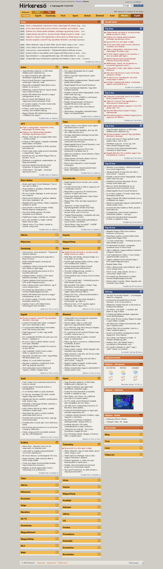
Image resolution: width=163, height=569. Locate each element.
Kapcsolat (41, 563)
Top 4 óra (109, 126)
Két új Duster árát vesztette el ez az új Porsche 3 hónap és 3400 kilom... (40, 428)
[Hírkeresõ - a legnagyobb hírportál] (46, 5)
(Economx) (81, 56)
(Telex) (84, 53)
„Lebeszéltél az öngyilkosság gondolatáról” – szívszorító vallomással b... (38, 452)
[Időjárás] (123, 409)
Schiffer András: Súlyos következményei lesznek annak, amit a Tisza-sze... (79, 211)
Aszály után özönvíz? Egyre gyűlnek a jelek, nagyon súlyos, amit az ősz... (122, 140)
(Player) (81, 44)
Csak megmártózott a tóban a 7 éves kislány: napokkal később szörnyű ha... (123, 256)
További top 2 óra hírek (132, 120)
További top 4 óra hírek (132, 158)
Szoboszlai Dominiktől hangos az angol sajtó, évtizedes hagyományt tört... (81, 411)
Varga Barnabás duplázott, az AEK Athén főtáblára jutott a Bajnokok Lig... (121, 130)
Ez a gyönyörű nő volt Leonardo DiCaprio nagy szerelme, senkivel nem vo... (81, 333)
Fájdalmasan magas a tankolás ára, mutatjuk (39, 217)
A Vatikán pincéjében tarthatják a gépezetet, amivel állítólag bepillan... (122, 315)
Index (23, 67)
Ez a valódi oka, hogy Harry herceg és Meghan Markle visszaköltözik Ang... (81, 328)
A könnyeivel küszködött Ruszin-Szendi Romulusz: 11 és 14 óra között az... (121, 301)
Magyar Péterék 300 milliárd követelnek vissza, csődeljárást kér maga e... (123, 199)
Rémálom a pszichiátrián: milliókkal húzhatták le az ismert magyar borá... (123, 168)
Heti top (108, 292)
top (56, 309)
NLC (23, 546)
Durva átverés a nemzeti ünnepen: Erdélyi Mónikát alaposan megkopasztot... (37, 208)
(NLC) (83, 34)
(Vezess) (76, 47)
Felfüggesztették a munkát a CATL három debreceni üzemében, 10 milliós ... (37, 277)
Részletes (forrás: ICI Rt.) (130, 384)
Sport (75, 16)
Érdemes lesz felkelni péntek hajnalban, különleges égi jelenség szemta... (53, 31)
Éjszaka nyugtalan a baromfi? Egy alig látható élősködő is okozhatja (51, 40)
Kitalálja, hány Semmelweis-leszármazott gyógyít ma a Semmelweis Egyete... (79, 466)
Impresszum (51, 563)
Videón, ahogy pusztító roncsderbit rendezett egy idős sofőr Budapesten (39, 433)
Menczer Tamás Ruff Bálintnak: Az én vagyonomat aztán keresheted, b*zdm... (121, 187)
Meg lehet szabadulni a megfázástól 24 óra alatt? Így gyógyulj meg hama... (38, 364)
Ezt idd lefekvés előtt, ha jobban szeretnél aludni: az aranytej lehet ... (80, 338)
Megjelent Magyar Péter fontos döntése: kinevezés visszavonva (121, 232)
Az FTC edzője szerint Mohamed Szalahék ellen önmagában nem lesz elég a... (80, 402)
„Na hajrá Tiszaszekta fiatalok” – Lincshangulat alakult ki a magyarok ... (123, 296)
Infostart (67, 507)
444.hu (24, 235)
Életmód (100, 16)
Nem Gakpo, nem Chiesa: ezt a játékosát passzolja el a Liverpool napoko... (79, 397)
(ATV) (84, 26)
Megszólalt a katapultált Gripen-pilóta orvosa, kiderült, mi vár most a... (39, 86)
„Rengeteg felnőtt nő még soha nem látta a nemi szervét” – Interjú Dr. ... (122, 173)
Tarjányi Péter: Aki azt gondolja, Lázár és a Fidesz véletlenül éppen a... (122, 329)
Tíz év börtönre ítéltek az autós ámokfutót (37, 392)
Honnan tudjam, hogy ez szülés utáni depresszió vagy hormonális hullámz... (78, 324)
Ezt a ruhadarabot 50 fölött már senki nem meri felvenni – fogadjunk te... (39, 338)
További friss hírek (92, 62)
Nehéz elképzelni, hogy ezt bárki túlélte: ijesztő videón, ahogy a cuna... (52, 45)
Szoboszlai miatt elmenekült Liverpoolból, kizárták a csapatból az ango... (121, 218)
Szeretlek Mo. (69, 178)
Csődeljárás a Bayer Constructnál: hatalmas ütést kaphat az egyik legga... (38, 267)
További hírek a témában (48, 473)
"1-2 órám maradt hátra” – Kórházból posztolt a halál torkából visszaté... (123, 242)
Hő (121, 422)
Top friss (109, 29)
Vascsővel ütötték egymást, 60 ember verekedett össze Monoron (36, 213)
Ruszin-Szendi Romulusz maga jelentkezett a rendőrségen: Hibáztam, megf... (39, 81)
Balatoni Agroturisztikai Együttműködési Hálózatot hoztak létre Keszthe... (121, 60)
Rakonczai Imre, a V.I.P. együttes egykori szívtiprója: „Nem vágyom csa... (79, 305)
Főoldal (26, 16)
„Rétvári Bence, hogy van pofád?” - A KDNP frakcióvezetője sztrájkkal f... (80, 225)
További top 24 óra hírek (132, 286)
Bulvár (87, 16)
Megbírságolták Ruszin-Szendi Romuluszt (121, 191)
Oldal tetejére (134, 563)
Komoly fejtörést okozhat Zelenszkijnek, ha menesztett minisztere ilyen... (80, 141)
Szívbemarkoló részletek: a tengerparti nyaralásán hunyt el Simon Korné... (120, 246)
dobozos (43, 309)
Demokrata (26, 526)
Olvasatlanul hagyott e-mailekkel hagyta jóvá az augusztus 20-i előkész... (124, 116)
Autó (112, 16)
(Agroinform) (81, 40)
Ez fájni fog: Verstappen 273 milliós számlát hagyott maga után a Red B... (38, 395)
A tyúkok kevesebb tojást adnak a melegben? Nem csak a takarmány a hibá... (39, 324)
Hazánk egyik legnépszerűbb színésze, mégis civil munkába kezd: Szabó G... (81, 262)
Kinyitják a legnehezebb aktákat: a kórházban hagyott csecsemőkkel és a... (123, 83)
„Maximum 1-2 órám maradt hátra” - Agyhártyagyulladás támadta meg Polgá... (79, 207)
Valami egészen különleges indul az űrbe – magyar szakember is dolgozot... (80, 457)
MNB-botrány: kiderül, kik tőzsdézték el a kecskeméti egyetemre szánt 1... (121, 64)
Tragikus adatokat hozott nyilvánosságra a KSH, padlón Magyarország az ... (122, 260)
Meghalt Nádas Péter (114, 264)
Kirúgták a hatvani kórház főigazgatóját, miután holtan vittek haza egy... (123, 178)
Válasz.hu (109, 455)
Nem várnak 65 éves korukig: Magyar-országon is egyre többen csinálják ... (123, 320)
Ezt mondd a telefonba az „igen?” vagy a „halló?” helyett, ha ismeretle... (121, 348)
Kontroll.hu (68, 548)
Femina (66, 527)
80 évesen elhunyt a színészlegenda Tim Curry (39, 456)
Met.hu (117, 419)
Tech (63, 16)
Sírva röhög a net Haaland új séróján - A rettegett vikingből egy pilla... (121, 339)
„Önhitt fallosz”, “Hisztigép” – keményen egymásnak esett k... (37, 171)
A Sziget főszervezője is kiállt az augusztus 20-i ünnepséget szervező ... (82, 188)
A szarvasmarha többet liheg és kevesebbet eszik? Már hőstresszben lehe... (38, 328)
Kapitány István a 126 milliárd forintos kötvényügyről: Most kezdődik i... (36, 305)
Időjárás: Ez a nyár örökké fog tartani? (36, 360)
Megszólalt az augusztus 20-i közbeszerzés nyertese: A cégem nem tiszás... (80, 192)
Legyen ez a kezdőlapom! (133, 2)
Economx (25, 499)
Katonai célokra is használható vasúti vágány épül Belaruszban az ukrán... (54, 53)
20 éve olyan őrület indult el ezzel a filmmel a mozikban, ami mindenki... (53, 28)
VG (64, 521)
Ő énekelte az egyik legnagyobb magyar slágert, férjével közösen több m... (79, 291)
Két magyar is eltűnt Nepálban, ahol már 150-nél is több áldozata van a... (81, 131)
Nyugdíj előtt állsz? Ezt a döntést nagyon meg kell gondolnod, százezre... (123, 154)
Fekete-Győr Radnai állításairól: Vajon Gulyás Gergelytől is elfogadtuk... (81, 197)
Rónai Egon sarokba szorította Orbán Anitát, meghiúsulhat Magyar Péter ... (122, 237)
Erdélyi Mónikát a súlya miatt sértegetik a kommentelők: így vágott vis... (79, 300)
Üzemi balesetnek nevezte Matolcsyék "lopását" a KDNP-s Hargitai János (36, 369)
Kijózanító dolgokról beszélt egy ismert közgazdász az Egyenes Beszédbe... (36, 166)
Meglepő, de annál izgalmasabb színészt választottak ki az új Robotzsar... (37, 469)
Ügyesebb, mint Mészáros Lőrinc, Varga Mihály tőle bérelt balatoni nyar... (39, 357)
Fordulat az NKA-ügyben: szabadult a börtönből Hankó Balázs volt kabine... (39, 143)
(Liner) (82, 28)
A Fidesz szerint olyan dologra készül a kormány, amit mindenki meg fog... (36, 109)
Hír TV (24, 519)
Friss (37, 12)
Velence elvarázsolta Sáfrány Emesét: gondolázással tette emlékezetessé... (78, 267)
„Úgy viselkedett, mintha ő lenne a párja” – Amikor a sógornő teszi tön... (38, 352)
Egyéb (38, 16)
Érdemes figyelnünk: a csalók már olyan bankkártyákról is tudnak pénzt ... (79, 461)
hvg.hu (66, 235)
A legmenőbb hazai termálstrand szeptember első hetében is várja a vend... (54, 59)
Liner (107, 448)
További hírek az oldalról (48, 118)
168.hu (66, 514)
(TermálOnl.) (86, 58)
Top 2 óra (109, 93)
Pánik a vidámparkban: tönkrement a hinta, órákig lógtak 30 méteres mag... (54, 26)
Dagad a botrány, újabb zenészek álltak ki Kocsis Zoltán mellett (37, 459)
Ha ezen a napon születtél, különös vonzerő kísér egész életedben (38, 343)
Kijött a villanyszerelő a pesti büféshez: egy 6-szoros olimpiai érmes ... (123, 268)
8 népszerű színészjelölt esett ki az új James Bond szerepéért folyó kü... (123, 97)
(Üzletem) (79, 50)
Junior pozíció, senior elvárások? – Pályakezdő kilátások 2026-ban (51, 50)
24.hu (65, 67)
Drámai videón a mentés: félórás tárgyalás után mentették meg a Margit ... (123, 282)
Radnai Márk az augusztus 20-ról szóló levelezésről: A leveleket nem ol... (78, 150)
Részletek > (79, 1)
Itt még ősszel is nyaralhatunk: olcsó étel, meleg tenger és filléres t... (121, 78)
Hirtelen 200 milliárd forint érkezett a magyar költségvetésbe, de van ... (38, 95)
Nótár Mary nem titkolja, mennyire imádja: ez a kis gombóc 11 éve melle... (81, 258)
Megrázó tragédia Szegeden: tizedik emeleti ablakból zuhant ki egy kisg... (80, 364)
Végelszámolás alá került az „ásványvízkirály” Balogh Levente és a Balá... (54, 34)
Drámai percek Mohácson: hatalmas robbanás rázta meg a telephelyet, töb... (39, 199)
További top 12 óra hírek (132, 222)
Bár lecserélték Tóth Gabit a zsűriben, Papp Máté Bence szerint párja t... (80, 286)
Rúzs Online (27, 180)
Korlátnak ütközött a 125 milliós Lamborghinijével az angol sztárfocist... (78, 425)
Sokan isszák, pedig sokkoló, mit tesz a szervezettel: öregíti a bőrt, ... (121, 273)
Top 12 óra (110, 164)
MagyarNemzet (28, 532)
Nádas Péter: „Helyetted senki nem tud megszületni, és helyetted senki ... (36, 447)
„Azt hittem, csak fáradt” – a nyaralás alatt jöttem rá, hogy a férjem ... (122, 310)
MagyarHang (69, 242)
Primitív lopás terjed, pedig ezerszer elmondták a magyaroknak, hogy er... (39, 152)
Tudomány (68, 444)
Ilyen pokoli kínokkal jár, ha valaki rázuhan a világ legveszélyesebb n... (80, 471)
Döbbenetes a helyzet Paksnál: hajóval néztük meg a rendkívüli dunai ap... (39, 91)
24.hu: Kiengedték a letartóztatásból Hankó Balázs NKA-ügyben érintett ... (80, 169)
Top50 (137, 16)
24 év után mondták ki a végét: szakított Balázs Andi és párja (37, 221)
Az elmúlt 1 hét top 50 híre (131, 352)
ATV (23, 124)
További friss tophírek (133, 87)
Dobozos (26, 12)
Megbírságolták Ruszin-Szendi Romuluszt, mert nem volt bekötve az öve (82, 145)
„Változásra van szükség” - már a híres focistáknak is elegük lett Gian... (78, 430)
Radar (126, 422)
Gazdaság (50, 16)
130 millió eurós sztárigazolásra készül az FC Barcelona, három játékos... (81, 407)
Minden (124, 16)
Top (49, 12)
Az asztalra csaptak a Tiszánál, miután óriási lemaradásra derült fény (123, 194)
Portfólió (67, 500)
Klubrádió (67, 541)
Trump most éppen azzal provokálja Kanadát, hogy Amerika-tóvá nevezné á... (39, 464)
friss (50, 309)
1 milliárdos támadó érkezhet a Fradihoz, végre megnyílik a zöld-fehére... (81, 416)
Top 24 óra (110, 228)
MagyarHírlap (27, 539)
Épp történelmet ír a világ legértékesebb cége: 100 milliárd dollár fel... (52, 56)
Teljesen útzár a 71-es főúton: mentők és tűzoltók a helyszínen (37, 225)
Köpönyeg (110, 419)
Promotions (68, 534)
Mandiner (25, 512)
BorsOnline (68, 554)
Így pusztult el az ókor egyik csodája (120, 42)
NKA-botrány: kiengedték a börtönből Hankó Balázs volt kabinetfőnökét (80, 112)
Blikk (23, 552)
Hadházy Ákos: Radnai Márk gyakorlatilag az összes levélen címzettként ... (81, 221)
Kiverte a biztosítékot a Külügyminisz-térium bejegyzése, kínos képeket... (122, 334)
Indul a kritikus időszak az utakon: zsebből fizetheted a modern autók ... (38, 409)
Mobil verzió (62, 563)
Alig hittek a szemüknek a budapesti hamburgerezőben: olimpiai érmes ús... (78, 421)
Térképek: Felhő (112, 422)
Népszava (25, 242)
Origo (23, 505)
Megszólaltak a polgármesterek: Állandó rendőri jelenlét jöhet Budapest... (81, 81)
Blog (107, 435)
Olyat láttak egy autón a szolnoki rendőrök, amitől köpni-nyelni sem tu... (38, 414)
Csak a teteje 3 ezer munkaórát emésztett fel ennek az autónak (49, 47)
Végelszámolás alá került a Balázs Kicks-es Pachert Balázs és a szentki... (80, 159)
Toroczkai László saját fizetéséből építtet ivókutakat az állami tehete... (121, 149)
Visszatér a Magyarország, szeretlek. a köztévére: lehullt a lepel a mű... (78, 272)
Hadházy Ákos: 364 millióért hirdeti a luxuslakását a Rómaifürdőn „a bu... (120, 343)
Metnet (124, 419)
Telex (23, 478)
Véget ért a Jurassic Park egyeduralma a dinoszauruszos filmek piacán (52, 37)
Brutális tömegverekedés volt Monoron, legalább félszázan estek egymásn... (78, 103)
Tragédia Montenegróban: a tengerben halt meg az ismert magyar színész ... (81, 216)
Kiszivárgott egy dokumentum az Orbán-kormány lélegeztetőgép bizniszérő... (121, 277)
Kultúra (24, 443)
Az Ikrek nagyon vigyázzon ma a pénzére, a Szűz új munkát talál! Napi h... (122, 55)
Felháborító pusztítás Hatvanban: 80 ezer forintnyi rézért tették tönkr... (121, 182)
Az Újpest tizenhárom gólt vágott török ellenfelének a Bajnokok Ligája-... (36, 77)
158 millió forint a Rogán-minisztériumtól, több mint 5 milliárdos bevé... (123, 325)
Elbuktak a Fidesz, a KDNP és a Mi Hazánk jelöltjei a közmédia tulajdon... (80, 98)
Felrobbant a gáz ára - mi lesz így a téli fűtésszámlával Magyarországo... (120, 145)
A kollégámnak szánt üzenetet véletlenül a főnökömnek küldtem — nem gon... (122, 213)
